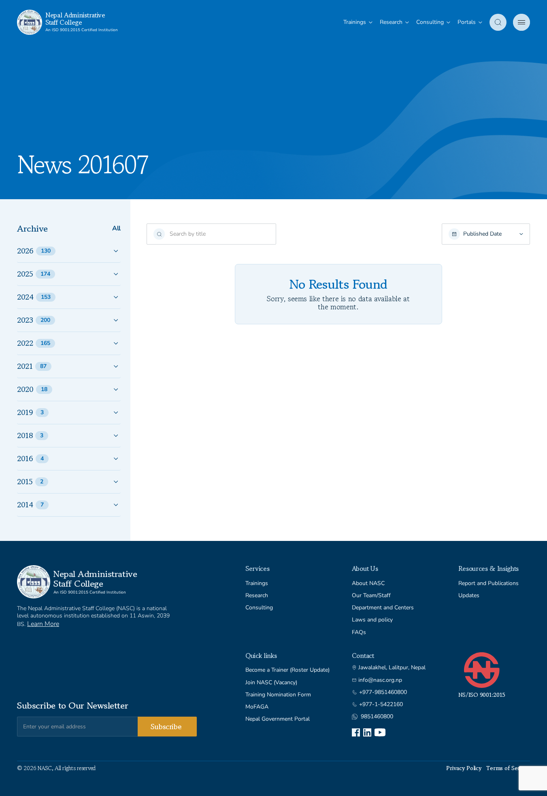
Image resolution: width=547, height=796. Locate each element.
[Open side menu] (521, 22)
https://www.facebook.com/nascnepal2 (356, 732)
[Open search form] (498, 22)
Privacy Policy (463, 768)
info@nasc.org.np (380, 680)
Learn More (43, 623)
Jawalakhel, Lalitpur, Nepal (392, 667)
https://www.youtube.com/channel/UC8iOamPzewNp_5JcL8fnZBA (380, 732)
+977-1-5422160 (381, 704)
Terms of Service (508, 768)
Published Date (482, 234)
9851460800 (377, 716)
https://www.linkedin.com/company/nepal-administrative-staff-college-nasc (367, 732)
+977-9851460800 (383, 692)
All (116, 228)
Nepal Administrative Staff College (75, 18)
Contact (363, 655)
